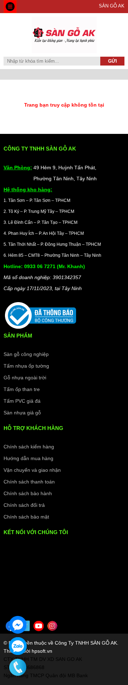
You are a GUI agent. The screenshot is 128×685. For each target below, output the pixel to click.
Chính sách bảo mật (26, 517)
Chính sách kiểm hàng (29, 446)
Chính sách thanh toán (29, 482)
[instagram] (52, 626)
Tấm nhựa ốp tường (26, 366)
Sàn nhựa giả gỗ (22, 412)
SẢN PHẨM (18, 336)
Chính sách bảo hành (28, 493)
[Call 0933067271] (18, 667)
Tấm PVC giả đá (22, 401)
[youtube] (38, 626)
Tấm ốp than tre (22, 389)
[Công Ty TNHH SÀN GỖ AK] (64, 51)
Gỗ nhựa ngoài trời (25, 377)
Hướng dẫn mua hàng (28, 458)
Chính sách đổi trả (24, 505)
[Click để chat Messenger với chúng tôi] (18, 625)
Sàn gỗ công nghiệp (26, 354)
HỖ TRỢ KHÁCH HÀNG (33, 428)
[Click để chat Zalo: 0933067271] (18, 646)
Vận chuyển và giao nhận (32, 470)
